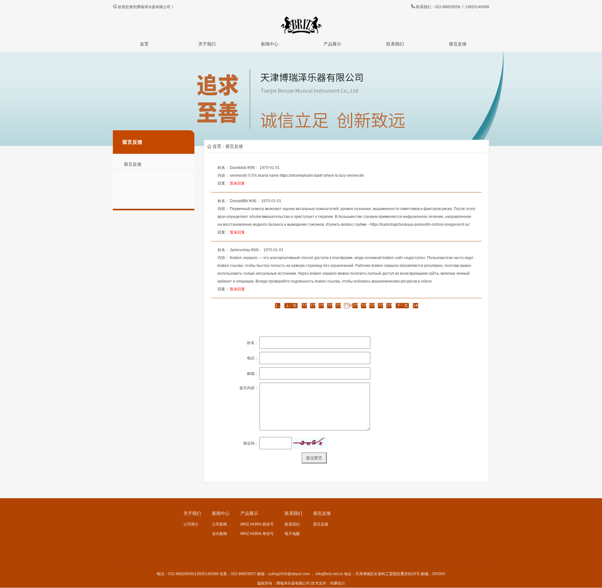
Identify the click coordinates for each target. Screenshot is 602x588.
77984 (329, 305)
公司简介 (190, 524)
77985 (338, 305)
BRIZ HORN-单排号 (257, 533)
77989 (372, 305)
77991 (389, 305)
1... (277, 305)
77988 (363, 305)
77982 (312, 305)
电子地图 (292, 533)
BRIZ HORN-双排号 (257, 524)
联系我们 (395, 43)
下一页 (402, 305)
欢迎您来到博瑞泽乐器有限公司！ (146, 7)
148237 (415, 305)
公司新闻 (219, 524)
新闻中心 (269, 43)
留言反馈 (458, 43)
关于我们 (207, 43)
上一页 (291, 305)
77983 (321, 305)
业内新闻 (219, 533)
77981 (304, 305)
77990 (380, 305)
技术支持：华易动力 (328, 583)
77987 (355, 305)
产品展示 (332, 43)
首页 (144, 43)
